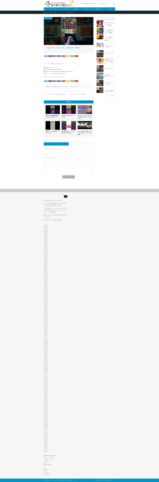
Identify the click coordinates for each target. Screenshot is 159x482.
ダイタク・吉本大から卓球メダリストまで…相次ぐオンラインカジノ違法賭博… (85, 133)
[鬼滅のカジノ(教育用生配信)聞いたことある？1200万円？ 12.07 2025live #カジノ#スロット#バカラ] (53, 109)
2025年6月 (45, 237)
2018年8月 (45, 389)
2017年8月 (45, 413)
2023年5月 (45, 285)
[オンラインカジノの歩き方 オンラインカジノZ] (59, 3)
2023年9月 (45, 277)
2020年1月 (45, 362)
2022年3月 (45, 312)
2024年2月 (45, 268)
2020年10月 (46, 345)
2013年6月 (45, 447)
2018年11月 (46, 384)
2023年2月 (45, 291)
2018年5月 (45, 395)
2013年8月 (45, 445)
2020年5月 (45, 355)
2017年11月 (46, 407)
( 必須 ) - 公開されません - (50, 157)
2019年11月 (46, 366)
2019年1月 (45, 380)
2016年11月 (46, 422)
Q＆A (87, 9)
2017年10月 (46, 409)
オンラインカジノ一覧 (64, 9)
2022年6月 (45, 306)
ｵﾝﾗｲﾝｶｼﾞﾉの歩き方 (52, 9)
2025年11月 (46, 227)
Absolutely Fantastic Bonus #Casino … (67, 116)
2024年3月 (45, 266)
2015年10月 (46, 436)
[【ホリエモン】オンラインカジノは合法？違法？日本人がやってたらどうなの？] (85, 109)
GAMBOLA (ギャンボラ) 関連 (49, 455)
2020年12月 (46, 341)
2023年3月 (45, 289)
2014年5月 (45, 440)
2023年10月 (46, 275)
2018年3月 (45, 399)
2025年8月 (45, 233)
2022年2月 (45, 314)
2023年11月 (46, 273)
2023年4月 (45, 287)
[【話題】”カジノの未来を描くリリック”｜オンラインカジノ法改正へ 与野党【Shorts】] (53, 125)
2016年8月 (45, 426)
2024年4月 (45, 264)
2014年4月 (45, 442)
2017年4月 (45, 418)
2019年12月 (46, 364)
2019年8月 (45, 372)
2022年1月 (45, 316)
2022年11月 (46, 297)
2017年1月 (45, 420)
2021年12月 (46, 318)
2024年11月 (46, 250)
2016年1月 (45, 432)
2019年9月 (45, 370)
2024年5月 (45, 262)
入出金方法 (75, 9)
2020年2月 (45, 360)
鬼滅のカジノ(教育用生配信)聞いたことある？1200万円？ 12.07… (52, 116)
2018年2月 (45, 401)
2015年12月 (46, 434)
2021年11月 (46, 320)
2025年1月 (45, 246)
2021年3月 (45, 335)
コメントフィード (47, 472)
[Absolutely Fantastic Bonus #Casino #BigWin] (69, 109)
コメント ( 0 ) (56, 143)
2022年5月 (45, 308)
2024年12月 (46, 248)
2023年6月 (45, 283)
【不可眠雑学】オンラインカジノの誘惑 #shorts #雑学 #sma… (69, 132)
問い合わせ (98, 9)
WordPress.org (46, 474)
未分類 (45, 462)
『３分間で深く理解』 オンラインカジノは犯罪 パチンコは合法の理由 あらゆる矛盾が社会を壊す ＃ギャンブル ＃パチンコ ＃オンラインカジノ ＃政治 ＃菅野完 (55, 210)
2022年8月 (45, 302)
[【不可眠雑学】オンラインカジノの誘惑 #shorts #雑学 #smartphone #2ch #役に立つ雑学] (69, 125)
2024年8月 (45, 256)
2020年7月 (45, 351)
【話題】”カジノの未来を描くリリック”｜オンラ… (52, 132)
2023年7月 (45, 281)
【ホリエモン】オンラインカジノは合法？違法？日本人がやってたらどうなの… (85, 117)
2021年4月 (45, 333)
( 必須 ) (47, 154)
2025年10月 (46, 229)
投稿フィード (46, 470)
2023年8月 (45, 279)
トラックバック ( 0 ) (81, 143)
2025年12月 (46, 225)
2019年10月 (46, 368)
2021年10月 (46, 322)
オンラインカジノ (67, 86)
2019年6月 (45, 376)
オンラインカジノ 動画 (48, 457)
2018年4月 (45, 397)
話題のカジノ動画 (48, 18)
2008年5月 (45, 449)
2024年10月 (46, 252)
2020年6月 (45, 353)
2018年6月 (45, 393)
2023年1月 (45, 293)
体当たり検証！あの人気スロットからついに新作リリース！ (54, 200)
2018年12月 (46, 382)
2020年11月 (46, 343)
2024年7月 (45, 258)
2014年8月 (45, 438)
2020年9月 (45, 347)
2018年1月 (45, 403)
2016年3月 (45, 430)
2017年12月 (46, 405)
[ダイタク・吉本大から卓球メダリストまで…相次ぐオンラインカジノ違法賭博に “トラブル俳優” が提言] (85, 125)
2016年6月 (45, 428)
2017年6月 (45, 416)
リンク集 (109, 9)
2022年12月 (46, 295)
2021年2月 (45, 337)
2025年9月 (45, 231)
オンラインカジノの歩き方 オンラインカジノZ (107, 480)
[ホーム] (45, 9)
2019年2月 (45, 378)
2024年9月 (45, 254)
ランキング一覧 (111, 95)
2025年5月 (45, 239)
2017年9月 (45, 411)
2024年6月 (45, 260)
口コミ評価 (46, 460)
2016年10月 (46, 424)
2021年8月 (45, 326)
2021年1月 (45, 339)
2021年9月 (45, 324)
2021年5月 (45, 331)
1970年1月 (45, 451)
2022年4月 (45, 310)
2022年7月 (45, 304)
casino (50, 86)
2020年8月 (45, 349)
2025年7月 (45, 235)
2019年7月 (45, 374)
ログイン (45, 468)
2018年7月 (45, 391)
